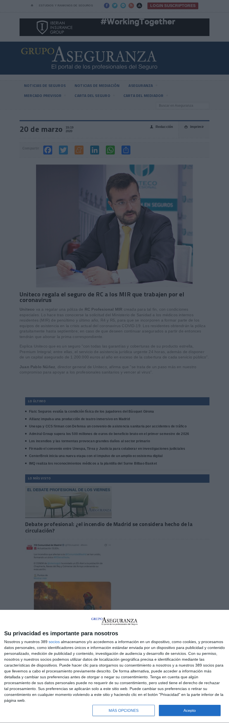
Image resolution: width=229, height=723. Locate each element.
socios (54, 642)
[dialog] (114, 666)
